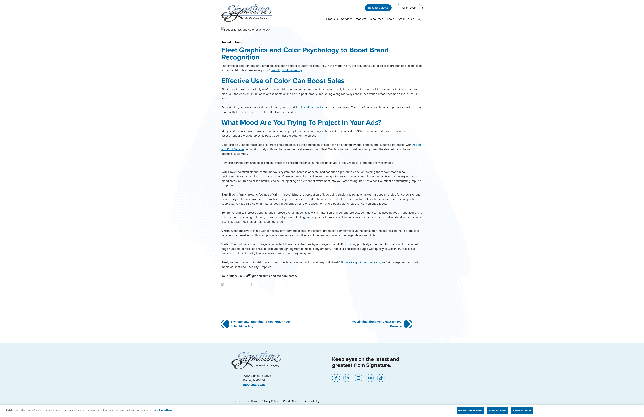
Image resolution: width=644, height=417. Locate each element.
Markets (361, 19)
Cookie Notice (291, 401)
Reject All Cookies (497, 410)
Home (237, 401)
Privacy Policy (270, 401)
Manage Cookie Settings (470, 410)
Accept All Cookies (522, 410)
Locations (251, 401)
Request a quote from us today (361, 262)
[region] (322, 411)
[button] (419, 19)
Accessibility (312, 401)
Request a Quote (378, 8)
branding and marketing (286, 70)
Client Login (409, 8)
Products (332, 19)
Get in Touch (406, 19)
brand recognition (312, 107)
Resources (376, 19)
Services (346, 19)
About (390, 19)
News (239, 42)
